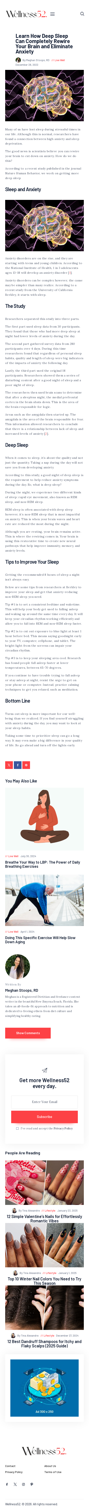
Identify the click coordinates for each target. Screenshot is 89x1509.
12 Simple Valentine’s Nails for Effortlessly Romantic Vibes (44, 1218)
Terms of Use (52, 1472)
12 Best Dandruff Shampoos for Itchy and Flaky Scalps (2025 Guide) (44, 1343)
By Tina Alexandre (29, 1210)
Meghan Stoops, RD (21, 990)
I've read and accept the (47, 1128)
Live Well (60, 60)
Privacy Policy (63, 1128)
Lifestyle (50, 1210)
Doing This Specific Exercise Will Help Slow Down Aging (40, 940)
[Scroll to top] (86, 1506)
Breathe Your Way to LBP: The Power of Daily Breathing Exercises (42, 864)
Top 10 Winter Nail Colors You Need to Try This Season (44, 1281)
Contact (10, 1466)
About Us (50, 1466)
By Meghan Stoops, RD (36, 60)
